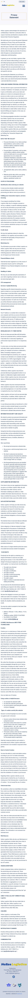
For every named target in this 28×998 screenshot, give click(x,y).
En (1, 1)
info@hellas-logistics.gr (14, 973)
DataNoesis (19, 993)
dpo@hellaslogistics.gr (11, 591)
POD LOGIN (22, 1)
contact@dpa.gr (13, 619)
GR (4, 1)
